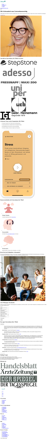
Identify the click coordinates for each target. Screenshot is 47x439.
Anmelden (1, 8)
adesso (19, 343)
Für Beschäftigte (4, 435)
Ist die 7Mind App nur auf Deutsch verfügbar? (8, 359)
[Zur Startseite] (2, 2)
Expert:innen (4, 417)
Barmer (3, 409)
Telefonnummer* (2, 315)
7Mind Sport (4, 433)
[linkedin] (2, 394)
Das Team (3, 415)
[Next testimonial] (3, 324)
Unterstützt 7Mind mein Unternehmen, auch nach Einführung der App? (11, 357)
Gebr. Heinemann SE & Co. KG (21, 347)
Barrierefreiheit (4, 419)
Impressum (3, 427)
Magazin (3, 5)
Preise (3, 4)
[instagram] (2, 391)
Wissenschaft (4, 400)
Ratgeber (3, 402)
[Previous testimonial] (1, 324)
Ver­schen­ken (4, 411)
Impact (3, 416)
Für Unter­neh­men (4, 434)
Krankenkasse (4, 408)
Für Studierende (4, 410)
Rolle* (1, 308)
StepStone (15, 339)
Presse (3, 418)
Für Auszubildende (5, 436)
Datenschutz (4, 426)
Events (3, 403)
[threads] (2, 396)
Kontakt (3, 423)
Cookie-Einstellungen (5, 428)
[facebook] (2, 392)
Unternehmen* (2, 310)
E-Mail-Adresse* (2, 312)
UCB (27, 351)
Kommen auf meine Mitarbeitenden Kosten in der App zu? (9, 358)
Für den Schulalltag (5, 432)
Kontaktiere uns (2, 15)
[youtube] (2, 395)
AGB (3, 425)
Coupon (3, 6)
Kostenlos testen (5, 8)
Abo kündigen (4, 424)
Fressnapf (18, 330)
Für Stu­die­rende (4, 431)
